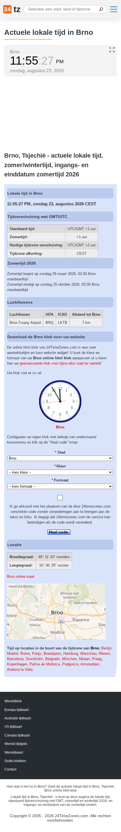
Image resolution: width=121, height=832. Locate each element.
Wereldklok (13, 701)
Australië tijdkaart (18, 718)
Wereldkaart (14, 752)
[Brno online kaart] (56, 638)
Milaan (84, 659)
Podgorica (70, 664)
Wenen (104, 653)
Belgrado (52, 659)
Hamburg (70, 653)
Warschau (88, 653)
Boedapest (52, 653)
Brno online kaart (21, 576)
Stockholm (34, 659)
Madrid (12, 653)
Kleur (60, 466)
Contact (10, 769)
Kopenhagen (17, 664)
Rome (25, 653)
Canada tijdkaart (17, 735)
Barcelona (15, 659)
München (69, 659)
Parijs (36, 653)
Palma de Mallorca (45, 664)
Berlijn (106, 648)
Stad (60, 452)
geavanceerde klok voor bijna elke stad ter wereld (60, 363)
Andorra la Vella (20, 669)
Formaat (60, 480)
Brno (60, 427)
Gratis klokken (15, 761)
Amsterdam (89, 664)
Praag (97, 659)
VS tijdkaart (13, 727)
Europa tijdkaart (17, 710)
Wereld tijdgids (16, 744)
